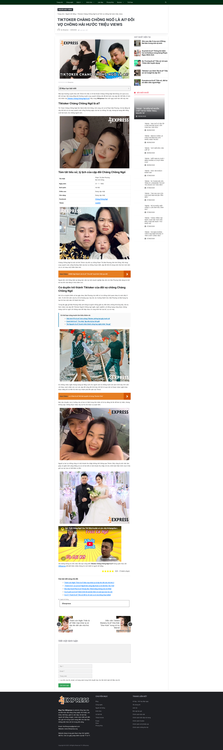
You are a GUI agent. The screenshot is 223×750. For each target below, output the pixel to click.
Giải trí (79, 2)
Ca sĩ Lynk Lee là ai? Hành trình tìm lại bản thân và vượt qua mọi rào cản (88, 592)
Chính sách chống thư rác (140, 727)
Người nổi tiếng (65, 9)
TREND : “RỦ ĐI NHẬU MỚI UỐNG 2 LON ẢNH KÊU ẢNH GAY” (154, 207)
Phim (97, 723)
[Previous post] (58, 624)
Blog (97, 701)
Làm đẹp (100, 2)
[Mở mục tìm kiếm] (165, 2)
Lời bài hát (99, 714)
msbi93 (98, 203)
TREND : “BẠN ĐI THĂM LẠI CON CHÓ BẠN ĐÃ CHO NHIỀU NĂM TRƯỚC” (154, 137)
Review (119, 2)
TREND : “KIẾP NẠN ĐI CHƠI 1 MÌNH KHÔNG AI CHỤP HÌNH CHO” (154, 160)
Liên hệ (135, 708)
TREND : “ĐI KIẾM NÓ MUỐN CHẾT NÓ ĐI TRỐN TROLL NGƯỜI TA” (147, 111)
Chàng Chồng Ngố (101, 199)
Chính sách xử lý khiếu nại (141, 724)
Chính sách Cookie (138, 721)
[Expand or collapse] (129, 88)
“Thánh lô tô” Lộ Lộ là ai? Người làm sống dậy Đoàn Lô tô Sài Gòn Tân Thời (89, 586)
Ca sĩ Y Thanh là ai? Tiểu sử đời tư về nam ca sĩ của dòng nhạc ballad (87, 595)
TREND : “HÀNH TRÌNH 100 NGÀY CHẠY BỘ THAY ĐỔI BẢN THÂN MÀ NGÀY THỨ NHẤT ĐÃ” (154, 220)
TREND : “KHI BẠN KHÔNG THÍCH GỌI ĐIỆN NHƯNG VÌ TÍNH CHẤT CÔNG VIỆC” (154, 234)
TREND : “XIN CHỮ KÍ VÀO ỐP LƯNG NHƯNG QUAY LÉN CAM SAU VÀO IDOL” (154, 125)
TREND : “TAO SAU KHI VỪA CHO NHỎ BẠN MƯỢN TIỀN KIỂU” (154, 195)
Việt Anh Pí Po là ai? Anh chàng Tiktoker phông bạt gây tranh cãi (88, 318)
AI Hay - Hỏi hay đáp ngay (140, 701)
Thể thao (130, 2)
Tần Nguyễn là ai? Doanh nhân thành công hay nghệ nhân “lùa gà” (88, 324)
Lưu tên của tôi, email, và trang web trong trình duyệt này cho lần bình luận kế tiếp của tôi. (90, 680)
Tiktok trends (100, 717)
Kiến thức (89, 2)
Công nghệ (69, 2)
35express (65, 30)
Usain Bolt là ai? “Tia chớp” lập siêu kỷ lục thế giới (83, 321)
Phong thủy (110, 2)
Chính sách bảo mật (139, 714)
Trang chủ (60, 2)
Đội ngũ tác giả (137, 711)
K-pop (97, 721)
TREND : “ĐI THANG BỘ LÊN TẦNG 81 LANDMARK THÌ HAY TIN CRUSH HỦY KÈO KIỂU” (155, 183)
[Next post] (130, 624)
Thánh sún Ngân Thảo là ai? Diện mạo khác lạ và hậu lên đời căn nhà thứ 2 (89, 582)
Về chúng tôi (136, 704)
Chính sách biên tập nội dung (142, 717)
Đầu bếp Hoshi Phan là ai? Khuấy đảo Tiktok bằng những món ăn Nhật (87, 589)
